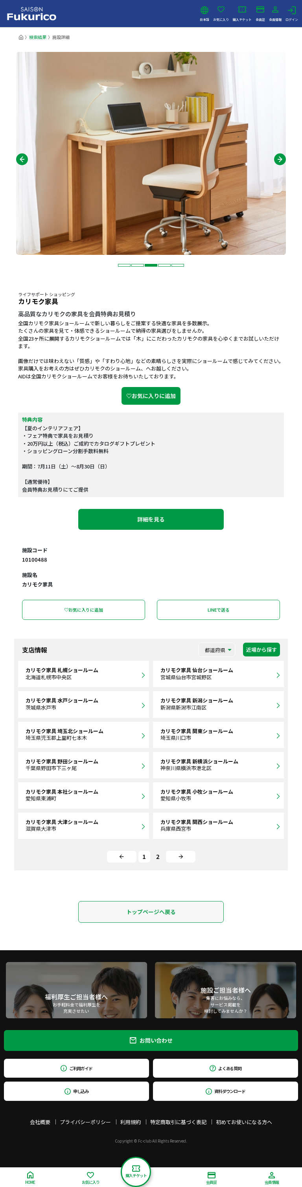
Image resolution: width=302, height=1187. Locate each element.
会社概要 (40, 1122)
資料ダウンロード (229, 1091)
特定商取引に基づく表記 (178, 1122)
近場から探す (261, 649)
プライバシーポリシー (85, 1122)
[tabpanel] (151, 153)
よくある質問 (229, 1068)
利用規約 (130, 1122)
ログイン (291, 19)
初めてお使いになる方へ (244, 1122)
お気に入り (221, 19)
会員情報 (275, 19)
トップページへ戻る (151, 912)
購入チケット (242, 19)
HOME (30, 1182)
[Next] (180, 857)
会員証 (260, 19)
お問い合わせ (156, 1040)
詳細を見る (151, 519)
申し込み (81, 1091)
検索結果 (37, 37)
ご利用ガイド (80, 1068)
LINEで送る (219, 609)
